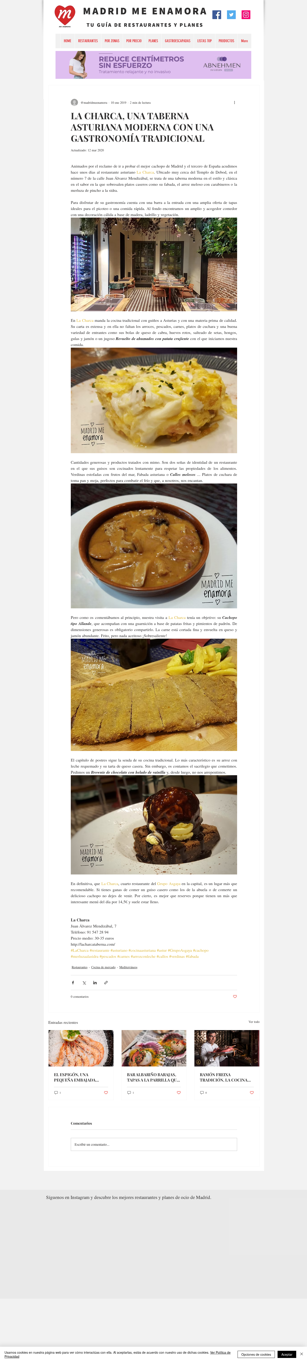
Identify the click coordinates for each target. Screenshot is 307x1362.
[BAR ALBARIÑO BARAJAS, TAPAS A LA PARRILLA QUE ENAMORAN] (154, 1048)
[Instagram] (246, 14)
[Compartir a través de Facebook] (73, 982)
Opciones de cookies (256, 1354)
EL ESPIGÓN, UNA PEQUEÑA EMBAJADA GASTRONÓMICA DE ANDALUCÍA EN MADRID (78, 1077)
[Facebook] (216, 14)
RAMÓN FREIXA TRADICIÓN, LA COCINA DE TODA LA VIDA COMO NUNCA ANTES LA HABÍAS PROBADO (225, 1077)
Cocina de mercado (103, 967)
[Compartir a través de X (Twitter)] (84, 982)
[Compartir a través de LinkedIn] (95, 982)
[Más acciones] (234, 102)
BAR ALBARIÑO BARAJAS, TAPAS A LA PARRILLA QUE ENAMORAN (153, 1077)
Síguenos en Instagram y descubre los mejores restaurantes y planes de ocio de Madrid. (128, 1197)
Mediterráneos (128, 967)
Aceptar (286, 1354)
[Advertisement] (135, 1330)
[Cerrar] (301, 1354)
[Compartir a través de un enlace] (106, 982)
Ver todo (254, 1022)
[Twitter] (231, 14)
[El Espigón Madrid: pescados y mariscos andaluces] (81, 1048)
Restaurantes (79, 967)
